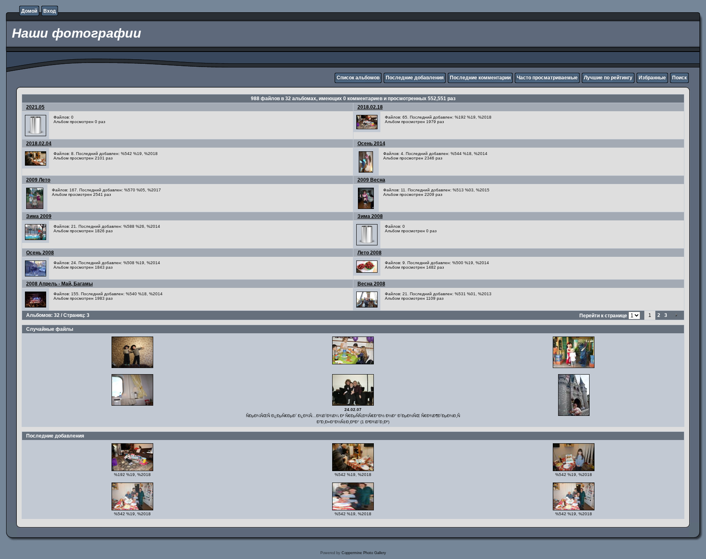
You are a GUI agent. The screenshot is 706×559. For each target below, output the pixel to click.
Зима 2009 (38, 216)
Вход (49, 11)
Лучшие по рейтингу (608, 78)
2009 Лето (38, 180)
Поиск (679, 78)
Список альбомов (358, 78)
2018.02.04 (38, 143)
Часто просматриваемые (547, 78)
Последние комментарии (480, 78)
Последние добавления (415, 78)
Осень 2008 (40, 253)
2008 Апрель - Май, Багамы (59, 284)
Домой (29, 11)
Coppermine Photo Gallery (364, 553)
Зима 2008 (370, 216)
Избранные (652, 78)
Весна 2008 (371, 284)
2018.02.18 (370, 107)
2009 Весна (371, 180)
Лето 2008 (369, 253)
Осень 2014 (371, 143)
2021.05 (35, 107)
